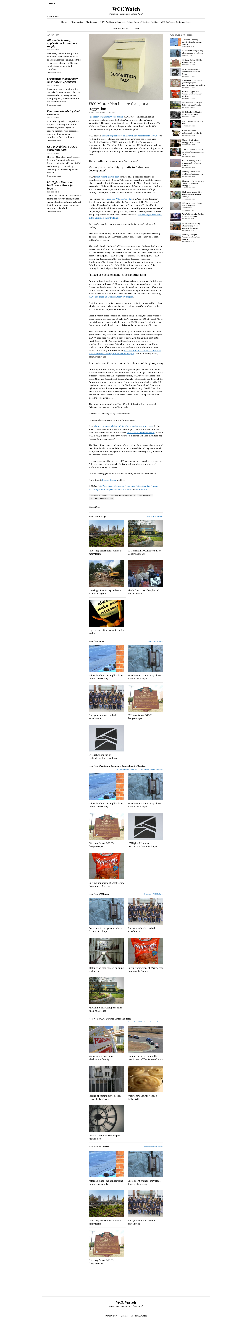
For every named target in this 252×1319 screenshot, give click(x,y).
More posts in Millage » (155, 516)
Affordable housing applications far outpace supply (62, 43)
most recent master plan (107, 176)
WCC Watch (126, 9)
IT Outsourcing (76, 22)
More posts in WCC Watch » (153, 1147)
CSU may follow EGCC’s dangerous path (62, 148)
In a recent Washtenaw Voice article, (106, 116)
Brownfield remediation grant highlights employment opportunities (193, 82)
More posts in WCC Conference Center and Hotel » (145, 1022)
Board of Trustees (121, 28)
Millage (103, 486)
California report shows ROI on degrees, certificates (192, 205)
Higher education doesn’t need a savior (106, 631)
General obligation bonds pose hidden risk (105, 1137)
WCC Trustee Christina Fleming (101, 498)
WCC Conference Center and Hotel (176, 22)
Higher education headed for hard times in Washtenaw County (145, 1057)
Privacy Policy (111, 1315)
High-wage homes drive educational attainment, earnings (192, 194)
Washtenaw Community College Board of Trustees (136, 486)
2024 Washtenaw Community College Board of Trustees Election (129, 22)
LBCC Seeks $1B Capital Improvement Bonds (192, 113)
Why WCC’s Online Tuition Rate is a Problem (193, 215)
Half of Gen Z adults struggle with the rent (191, 141)
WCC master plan (145, 495)
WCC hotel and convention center (123, 495)
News (110, 486)
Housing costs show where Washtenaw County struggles (193, 183)
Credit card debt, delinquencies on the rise (192, 131)
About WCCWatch (139, 1315)
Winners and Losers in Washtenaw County (101, 1057)
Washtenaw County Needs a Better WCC (142, 1097)
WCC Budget (94, 489)
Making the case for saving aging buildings (106, 969)
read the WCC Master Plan (119, 198)
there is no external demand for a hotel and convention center (124, 426)
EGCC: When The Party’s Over (192, 122)
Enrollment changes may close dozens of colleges (62, 80)
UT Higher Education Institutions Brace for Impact (60, 185)
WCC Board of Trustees (98, 495)
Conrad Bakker (109, 479)
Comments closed (55, 73)
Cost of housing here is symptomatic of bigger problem (191, 162)
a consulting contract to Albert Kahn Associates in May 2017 (131, 135)
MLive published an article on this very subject (111, 296)
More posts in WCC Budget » (153, 894)
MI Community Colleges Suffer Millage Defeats (144, 552)
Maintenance (91, 22)
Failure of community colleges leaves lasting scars (105, 1097)
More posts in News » (155, 641)
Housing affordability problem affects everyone (105, 592)
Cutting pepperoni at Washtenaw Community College (106, 884)
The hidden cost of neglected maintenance (143, 592)
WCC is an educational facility (141, 432)
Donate (136, 28)
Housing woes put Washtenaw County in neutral (191, 236)
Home (64, 22)
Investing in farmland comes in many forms (105, 552)
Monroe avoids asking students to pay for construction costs (191, 225)
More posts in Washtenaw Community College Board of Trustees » (139, 769)
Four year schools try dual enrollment (63, 112)
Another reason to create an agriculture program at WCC (193, 151)
